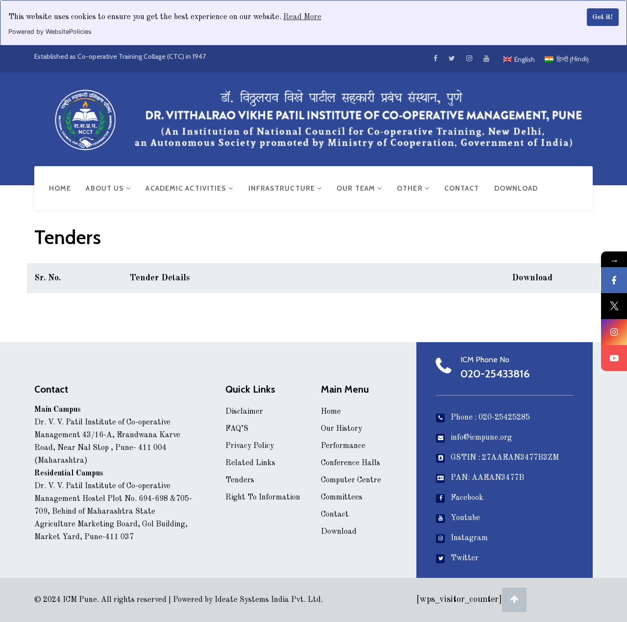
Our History (341, 429)
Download (516, 188)
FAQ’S (236, 429)
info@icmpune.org (481, 438)
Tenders (239, 480)
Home (60, 188)
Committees (341, 497)
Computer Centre (351, 480)
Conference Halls (350, 463)
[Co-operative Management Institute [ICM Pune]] (313, 117)
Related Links (250, 463)
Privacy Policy (249, 446)
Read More (302, 17)
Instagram (469, 538)
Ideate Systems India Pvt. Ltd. (269, 600)
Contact (462, 188)
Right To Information (262, 497)
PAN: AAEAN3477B (487, 478)
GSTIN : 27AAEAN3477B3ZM (505, 458)
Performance (343, 446)
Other (411, 188)
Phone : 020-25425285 (490, 418)
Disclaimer (244, 412)
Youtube (465, 518)
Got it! (602, 17)
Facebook (467, 498)
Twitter (465, 558)
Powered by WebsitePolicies (50, 31)
